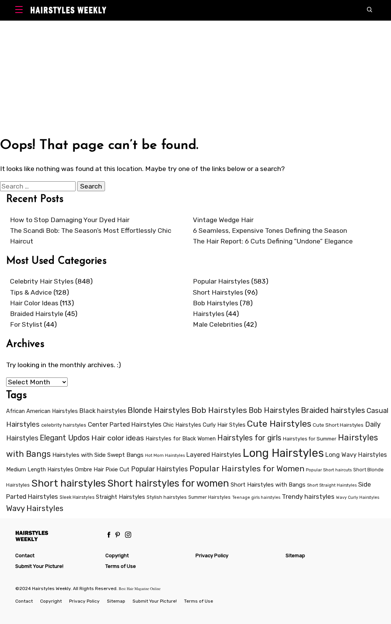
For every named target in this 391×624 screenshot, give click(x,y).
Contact (24, 555)
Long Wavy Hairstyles (356, 454)
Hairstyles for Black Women (180, 438)
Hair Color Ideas (34, 303)
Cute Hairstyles (279, 423)
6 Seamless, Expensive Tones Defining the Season (270, 230)
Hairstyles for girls (249, 437)
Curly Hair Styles (224, 424)
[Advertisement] (195, 77)
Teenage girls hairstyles (256, 497)
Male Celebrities (217, 324)
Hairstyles (209, 314)
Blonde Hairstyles (159, 410)
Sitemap (295, 555)
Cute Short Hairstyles (338, 425)
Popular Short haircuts (329, 470)
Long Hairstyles (283, 453)
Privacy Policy (212, 555)
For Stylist (26, 324)
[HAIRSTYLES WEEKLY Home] (57, 536)
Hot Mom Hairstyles (165, 455)
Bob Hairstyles (215, 303)
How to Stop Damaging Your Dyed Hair (69, 220)
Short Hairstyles (218, 292)
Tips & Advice (31, 292)
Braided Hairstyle (36, 314)
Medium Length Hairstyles (39, 469)
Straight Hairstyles (120, 496)
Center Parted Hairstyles (125, 424)
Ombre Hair (89, 469)
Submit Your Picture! (39, 566)
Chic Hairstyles (182, 425)
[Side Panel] (20, 10)
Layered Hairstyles (213, 454)
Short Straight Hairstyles (332, 485)
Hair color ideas (117, 438)
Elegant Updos (65, 438)
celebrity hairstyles (63, 425)
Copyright (117, 555)
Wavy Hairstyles (34, 508)
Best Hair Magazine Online (139, 588)
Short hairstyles (68, 483)
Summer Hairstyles (209, 497)
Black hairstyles (102, 410)
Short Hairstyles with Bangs (268, 484)
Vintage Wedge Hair (223, 220)
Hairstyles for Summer (309, 438)
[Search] (371, 10)
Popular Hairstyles (221, 281)
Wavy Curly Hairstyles (357, 497)
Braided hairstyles (333, 410)
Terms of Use (120, 566)
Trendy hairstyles (308, 496)
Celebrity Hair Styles (42, 281)
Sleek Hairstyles (77, 497)
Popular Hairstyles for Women (246, 468)
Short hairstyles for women (168, 483)
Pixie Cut (117, 469)
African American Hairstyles (42, 411)
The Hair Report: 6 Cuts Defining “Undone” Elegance (273, 241)
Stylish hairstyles (167, 497)
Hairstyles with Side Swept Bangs (98, 454)
